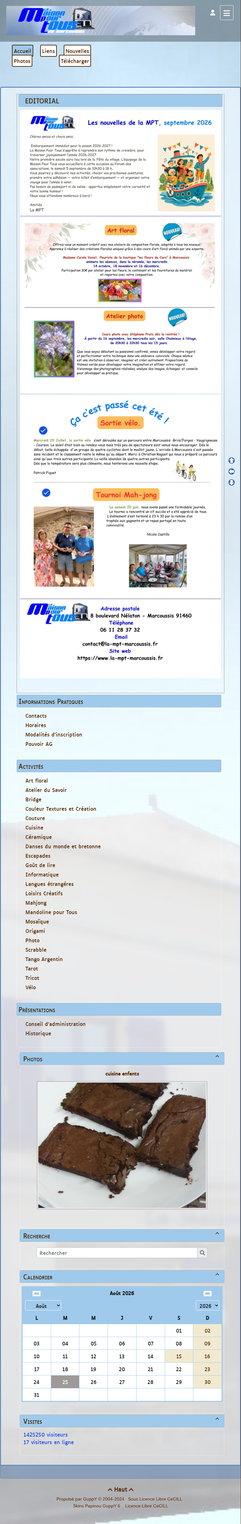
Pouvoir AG (39, 744)
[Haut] (231, 460)
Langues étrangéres (49, 884)
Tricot (32, 978)
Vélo (30, 987)
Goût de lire (40, 865)
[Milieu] (231, 471)
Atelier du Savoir (46, 790)
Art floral (36, 780)
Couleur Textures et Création (60, 808)
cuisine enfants (122, 1073)
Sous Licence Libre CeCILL (155, 1498)
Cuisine (34, 827)
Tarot (31, 968)
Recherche (121, 1235)
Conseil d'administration (55, 1024)
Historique (38, 1033)
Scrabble (35, 949)
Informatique (42, 874)
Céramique (38, 837)
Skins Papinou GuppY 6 (98, 1505)
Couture (35, 818)
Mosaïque (37, 921)
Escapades (38, 855)
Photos (121, 1058)
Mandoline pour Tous (51, 912)
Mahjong (35, 902)
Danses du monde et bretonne (63, 846)
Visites (121, 1421)
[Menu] (226, 12)
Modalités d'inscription (53, 734)
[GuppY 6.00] (100, 20)
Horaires (35, 725)
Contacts (36, 715)
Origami (35, 931)
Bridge (33, 799)
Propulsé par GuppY (77, 1498)
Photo (32, 940)
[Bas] (231, 482)
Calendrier (121, 1276)
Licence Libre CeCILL (146, 1505)
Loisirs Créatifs (44, 893)
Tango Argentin (44, 959)
